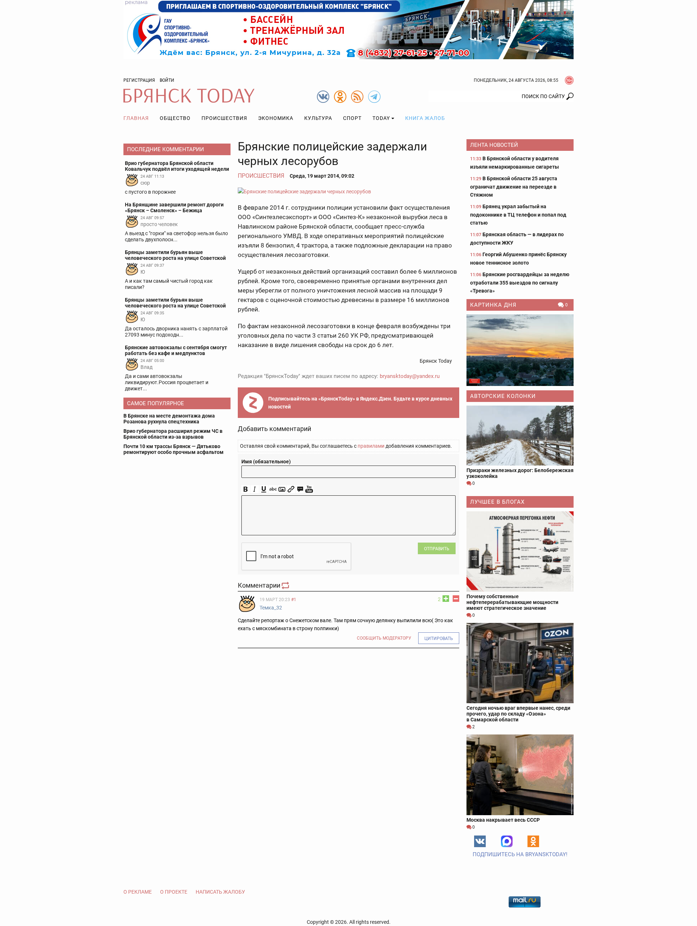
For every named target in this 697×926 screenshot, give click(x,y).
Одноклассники (533, 841)
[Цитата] (300, 489)
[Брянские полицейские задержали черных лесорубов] (348, 191)
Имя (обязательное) (266, 461)
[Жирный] (245, 489)
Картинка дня (493, 305)
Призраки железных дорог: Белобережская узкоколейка (520, 473)
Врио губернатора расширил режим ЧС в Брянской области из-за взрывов (173, 434)
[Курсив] (254, 489)
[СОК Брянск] (348, 29)
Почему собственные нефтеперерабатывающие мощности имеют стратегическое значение (512, 602)
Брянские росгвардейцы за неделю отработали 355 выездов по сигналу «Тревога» (519, 282)
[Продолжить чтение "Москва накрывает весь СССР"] (520, 774)
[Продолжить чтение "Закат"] (520, 350)
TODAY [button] (381, 118)
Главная (136, 118)
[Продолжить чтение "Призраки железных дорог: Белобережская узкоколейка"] (520, 436)
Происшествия (224, 118)
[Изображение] (282, 489)
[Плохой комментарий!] (456, 598)
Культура (318, 118)
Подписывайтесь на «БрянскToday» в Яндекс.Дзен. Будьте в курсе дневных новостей (360, 403)
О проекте (173, 892)
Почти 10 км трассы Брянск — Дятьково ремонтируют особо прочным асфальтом (173, 449)
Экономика (275, 118)
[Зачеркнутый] (273, 489)
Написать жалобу (220, 892)
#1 (293, 599)
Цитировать (438, 638)
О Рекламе (137, 892)
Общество (175, 118)
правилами (371, 446)
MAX (507, 841)
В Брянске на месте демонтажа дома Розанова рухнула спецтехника (169, 418)
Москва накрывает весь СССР (503, 820)
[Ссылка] (291, 489)
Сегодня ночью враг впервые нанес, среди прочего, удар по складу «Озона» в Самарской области (518, 713)
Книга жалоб (425, 118)
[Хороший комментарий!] (446, 598)
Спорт (352, 118)
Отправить (436, 548)
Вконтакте (480, 841)
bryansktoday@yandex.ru (410, 376)
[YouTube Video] (309, 489)
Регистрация (139, 80)
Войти (167, 80)
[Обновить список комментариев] (286, 585)
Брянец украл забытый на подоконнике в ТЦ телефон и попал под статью (518, 215)
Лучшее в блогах (497, 502)
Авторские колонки (503, 396)
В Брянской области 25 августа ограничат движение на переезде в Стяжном (513, 187)
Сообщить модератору (384, 638)
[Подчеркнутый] (264, 489)
